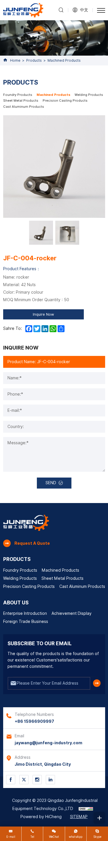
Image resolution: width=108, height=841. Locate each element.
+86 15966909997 (34, 721)
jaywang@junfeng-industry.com (48, 743)
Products (34, 60)
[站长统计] (86, 808)
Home (15, 60)
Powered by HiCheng (41, 816)
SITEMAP (79, 816)
